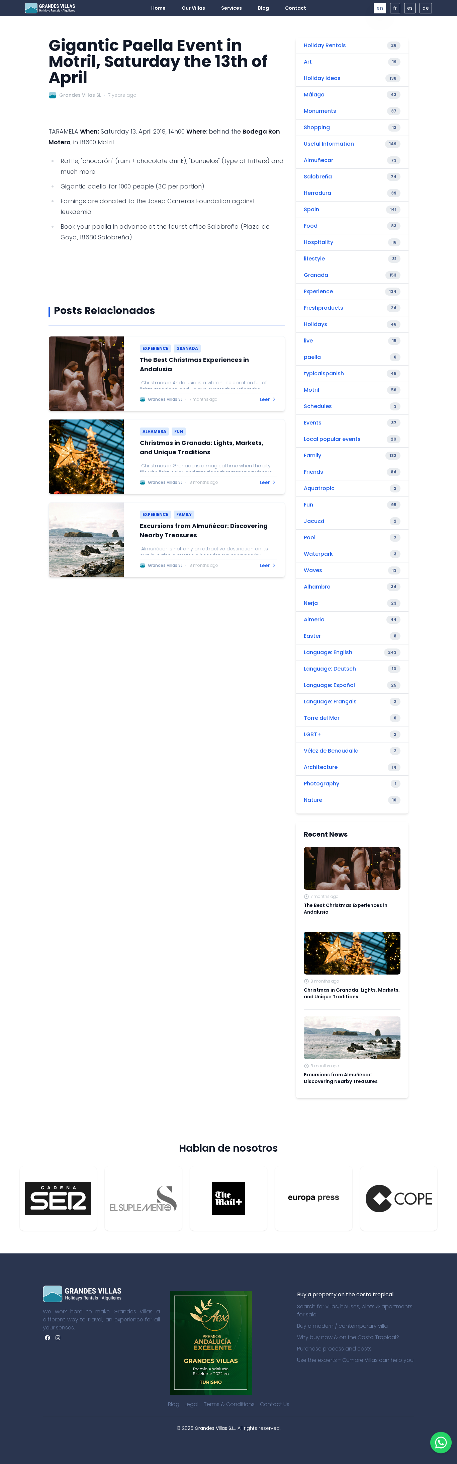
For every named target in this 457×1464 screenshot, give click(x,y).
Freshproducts (323, 308)
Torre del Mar (322, 718)
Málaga (314, 94)
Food (310, 226)
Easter (312, 636)
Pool (309, 537)
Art (308, 62)
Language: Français (330, 701)
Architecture (321, 767)
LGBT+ (312, 734)
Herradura (317, 193)
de (426, 8)
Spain (311, 209)
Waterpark (318, 554)
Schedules (318, 406)
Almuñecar (318, 160)
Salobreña (318, 176)
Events (313, 423)
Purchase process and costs (334, 1349)
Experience (318, 291)
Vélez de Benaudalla (331, 751)
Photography (321, 783)
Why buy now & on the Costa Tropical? (348, 1337)
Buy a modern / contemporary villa (342, 1326)
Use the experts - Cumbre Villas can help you (355, 1360)
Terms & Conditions (229, 1404)
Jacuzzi (314, 521)
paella (312, 357)
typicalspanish (324, 373)
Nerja (311, 603)
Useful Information (329, 144)
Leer (265, 399)
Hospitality (318, 242)
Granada (316, 275)
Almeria (314, 619)
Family (312, 455)
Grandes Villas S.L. (215, 1428)
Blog (173, 1404)
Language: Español (329, 685)
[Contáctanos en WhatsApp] (441, 1442)
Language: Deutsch (330, 669)
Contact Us (274, 1404)
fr (395, 8)
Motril (311, 390)
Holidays (315, 324)
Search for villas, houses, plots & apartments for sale (355, 1310)
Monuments (320, 111)
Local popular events (332, 439)
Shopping (317, 127)
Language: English (328, 652)
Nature (313, 800)
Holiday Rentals (325, 45)
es (410, 8)
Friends (313, 472)
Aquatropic (319, 488)
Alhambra (317, 587)
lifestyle (314, 258)
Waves (313, 570)
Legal (191, 1404)
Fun (308, 505)
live (308, 340)
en (380, 8)
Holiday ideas (322, 78)
